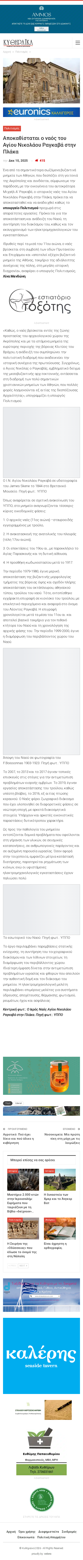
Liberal (18, 1103)
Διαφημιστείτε (48, 1531)
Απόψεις (50, 1219)
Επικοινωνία (26, 1537)
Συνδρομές (69, 1531)
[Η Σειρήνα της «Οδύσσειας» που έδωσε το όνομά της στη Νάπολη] (23, 1229)
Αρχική (11, 1531)
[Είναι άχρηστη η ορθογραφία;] (60, 1229)
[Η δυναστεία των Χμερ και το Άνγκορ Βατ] (60, 1180)
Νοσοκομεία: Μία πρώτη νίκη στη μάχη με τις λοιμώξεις (62, 1139)
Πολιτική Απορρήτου (51, 1537)
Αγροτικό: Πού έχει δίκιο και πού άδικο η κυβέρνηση (18, 1139)
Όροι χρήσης (27, 1531)
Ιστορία (13, 1171)
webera (47, 1553)
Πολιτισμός (12, 128)
